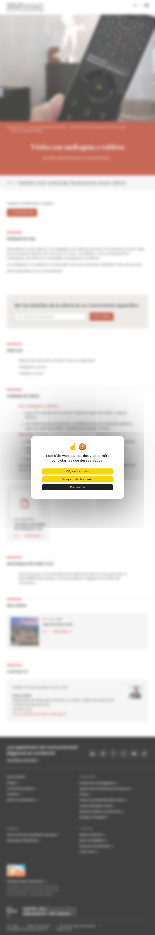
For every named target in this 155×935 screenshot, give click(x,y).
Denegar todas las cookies (77, 479)
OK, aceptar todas (77, 471)
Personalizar (77, 487)
